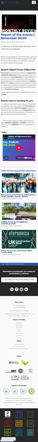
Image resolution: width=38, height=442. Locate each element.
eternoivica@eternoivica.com (19, 311)
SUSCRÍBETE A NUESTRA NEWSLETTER (19, 280)
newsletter (14, 124)
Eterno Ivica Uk (19, 344)
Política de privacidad (11, 398)
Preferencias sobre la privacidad (14, 402)
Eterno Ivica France (19, 346)
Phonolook (19, 333)
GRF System (19, 325)
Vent (19, 337)
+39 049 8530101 (20, 305)
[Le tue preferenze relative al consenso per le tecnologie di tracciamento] (8, 439)
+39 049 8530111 (20, 307)
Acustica (19, 335)
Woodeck (19, 327)
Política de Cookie (19, 400)
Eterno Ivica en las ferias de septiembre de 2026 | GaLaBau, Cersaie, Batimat (18, 195)
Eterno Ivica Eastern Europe (19, 348)
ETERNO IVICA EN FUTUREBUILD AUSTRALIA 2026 (14, 223)
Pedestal (19, 323)
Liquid (19, 331)
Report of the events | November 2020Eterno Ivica (10, 2)
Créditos (29, 400)
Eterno (19, 329)
